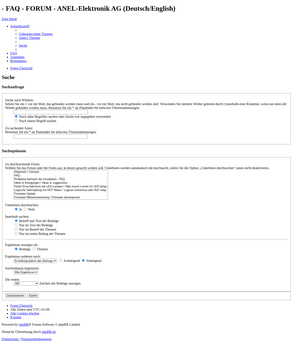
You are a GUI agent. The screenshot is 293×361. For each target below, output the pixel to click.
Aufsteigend (71, 261)
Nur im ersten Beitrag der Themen (41, 234)
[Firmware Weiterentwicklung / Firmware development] (61, 197)
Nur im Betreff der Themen (37, 229)
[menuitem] (36, 34)
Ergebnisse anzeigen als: (21, 245)
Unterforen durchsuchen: (22, 205)
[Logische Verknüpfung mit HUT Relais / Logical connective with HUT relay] (61, 190)
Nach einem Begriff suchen (37, 121)
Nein (31, 209)
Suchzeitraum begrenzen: (22, 268)
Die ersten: (12, 279)
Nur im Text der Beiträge (35, 225)
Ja (20, 209)
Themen (42, 249)
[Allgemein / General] (61, 172)
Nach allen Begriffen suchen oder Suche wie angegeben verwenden (64, 116)
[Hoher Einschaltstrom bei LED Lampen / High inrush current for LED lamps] (61, 186)
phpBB (24, 324)
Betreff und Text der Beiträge (38, 221)
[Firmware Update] (61, 194)
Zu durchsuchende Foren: (22, 164)
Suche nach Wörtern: (19, 100)
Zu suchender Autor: (19, 128)
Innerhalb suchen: (17, 216)
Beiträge (24, 249)
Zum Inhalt (9, 19)
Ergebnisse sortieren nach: (23, 256)
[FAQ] (61, 176)
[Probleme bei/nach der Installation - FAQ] (61, 179)
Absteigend (93, 261)
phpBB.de (49, 332)
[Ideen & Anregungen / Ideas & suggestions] (61, 183)
